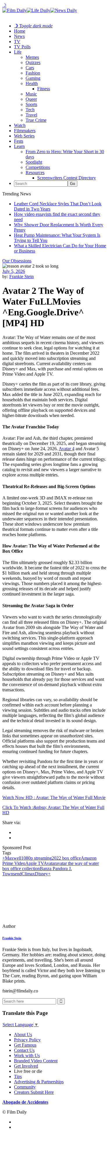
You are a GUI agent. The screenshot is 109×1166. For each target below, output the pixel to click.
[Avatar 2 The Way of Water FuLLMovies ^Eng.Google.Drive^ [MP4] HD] (42, 926)
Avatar (50, 863)
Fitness (43, 88)
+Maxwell (11, 858)
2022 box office (66, 858)
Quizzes (33, 62)
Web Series (24, 135)
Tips (18, 1076)
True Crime (36, 120)
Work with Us (27, 1055)
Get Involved (26, 1065)
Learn (19, 146)
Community (25, 1086)
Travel (31, 114)
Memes (32, 57)
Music (31, 93)
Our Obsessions (16, 260)
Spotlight (34, 162)
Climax (28, 873)
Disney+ (43, 873)
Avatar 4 (66, 448)
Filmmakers (24, 130)
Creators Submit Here (34, 1092)
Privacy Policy (27, 1039)
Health (32, 83)
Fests (18, 141)
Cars (30, 67)
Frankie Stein (21, 276)
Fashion (33, 72)
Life (18, 52)
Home (19, 31)
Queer (31, 99)
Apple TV (34, 863)
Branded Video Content (36, 1060)
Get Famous (25, 1045)
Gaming (33, 78)
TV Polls (22, 46)
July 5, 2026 (13, 271)
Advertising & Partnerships (39, 1081)
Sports (31, 104)
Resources (35, 172)
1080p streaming (36, 858)
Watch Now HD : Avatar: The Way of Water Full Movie (54, 797)
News (19, 36)
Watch (20, 125)
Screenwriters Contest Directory (66, 177)
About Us (23, 1034)
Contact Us (24, 1050)
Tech (30, 109)
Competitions (38, 167)
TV (17, 41)
